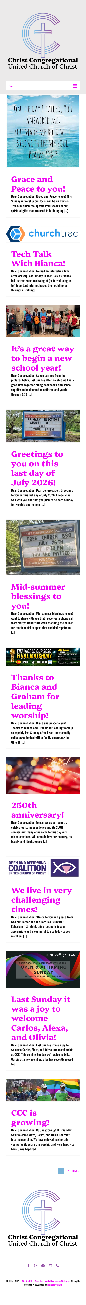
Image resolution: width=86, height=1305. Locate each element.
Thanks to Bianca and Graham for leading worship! (35, 695)
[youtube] (43, 1265)
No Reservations (54, 1284)
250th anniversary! (37, 809)
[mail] (50, 1265)
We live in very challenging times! (41, 899)
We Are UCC (27, 1281)
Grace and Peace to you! (38, 183)
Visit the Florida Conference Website (52, 1281)
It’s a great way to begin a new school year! (42, 358)
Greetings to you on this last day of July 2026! (37, 467)
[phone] (57, 1265)
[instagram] (35, 1265)
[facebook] (28, 1265)
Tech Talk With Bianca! (38, 258)
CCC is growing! (30, 1117)
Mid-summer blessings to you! (38, 596)
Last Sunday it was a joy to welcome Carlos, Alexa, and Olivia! (41, 1017)
